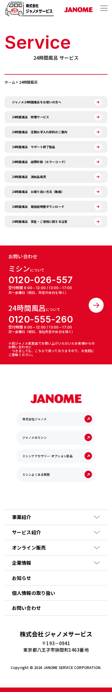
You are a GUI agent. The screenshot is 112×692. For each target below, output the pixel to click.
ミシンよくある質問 (36, 474)
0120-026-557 (40, 279)
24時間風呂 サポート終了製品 (33, 147)
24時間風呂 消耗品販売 (29, 176)
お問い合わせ (26, 607)
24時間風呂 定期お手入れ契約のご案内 (39, 132)
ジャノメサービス (56, 634)
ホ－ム (9, 82)
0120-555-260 (40, 319)
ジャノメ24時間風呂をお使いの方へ (36, 102)
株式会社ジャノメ (34, 419)
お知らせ (21, 577)
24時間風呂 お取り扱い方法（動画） (38, 191)
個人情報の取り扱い (33, 592)
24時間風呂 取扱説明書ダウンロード (38, 206)
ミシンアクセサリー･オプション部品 (47, 456)
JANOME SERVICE (58, 667)
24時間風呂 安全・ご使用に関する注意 (39, 221)
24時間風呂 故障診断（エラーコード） (39, 161)
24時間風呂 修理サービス (30, 117)
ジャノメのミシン (34, 437)
